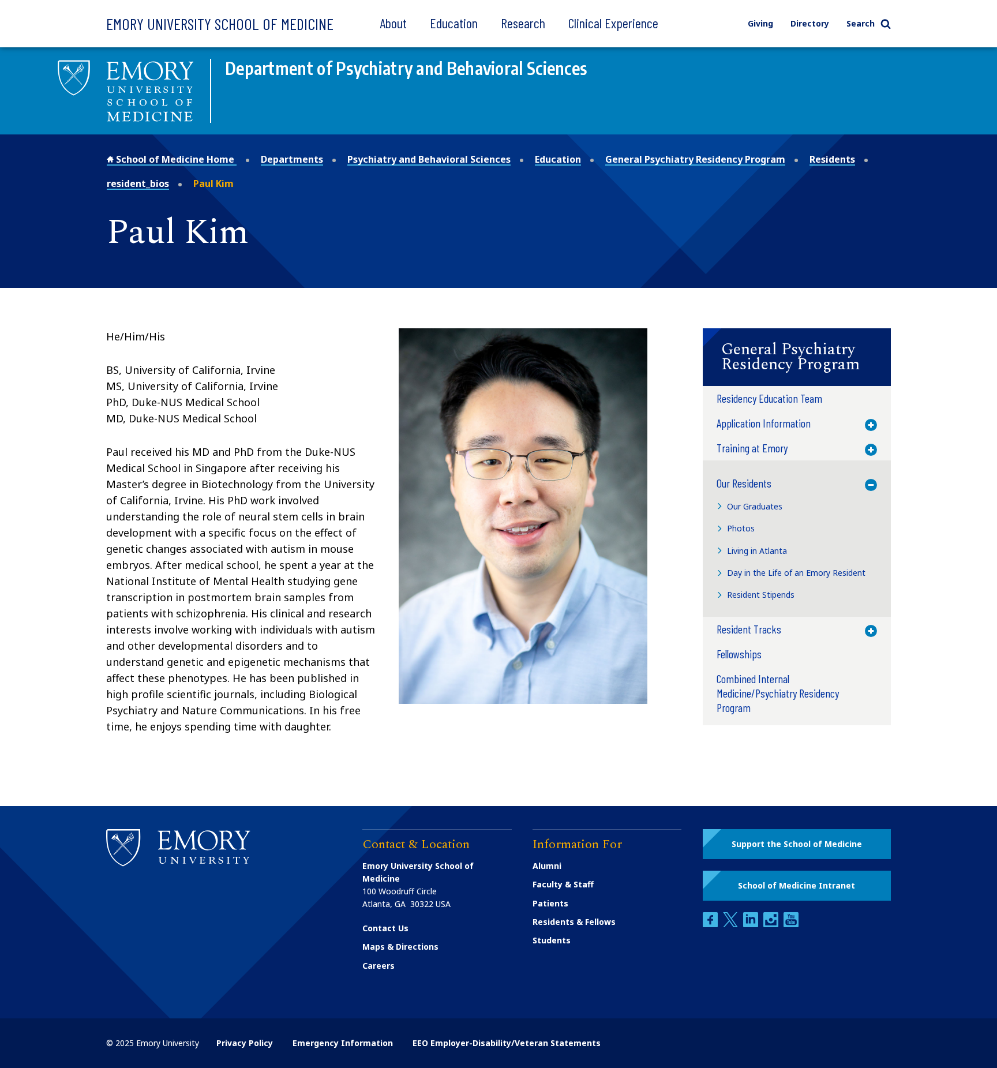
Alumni (547, 865)
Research (523, 22)
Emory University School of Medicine (219, 23)
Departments (292, 159)
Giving (760, 23)
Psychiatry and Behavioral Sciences (429, 159)
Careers (378, 965)
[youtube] (791, 924)
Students (552, 940)
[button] (797, 357)
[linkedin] (751, 924)
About (393, 22)
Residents (832, 159)
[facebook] (711, 924)
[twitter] (731, 924)
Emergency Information (343, 1042)
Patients (550, 903)
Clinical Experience (613, 22)
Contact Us (385, 928)
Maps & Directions (400, 946)
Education (454, 22)
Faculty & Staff (563, 884)
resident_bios (138, 183)
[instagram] (772, 924)
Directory (809, 23)
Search (860, 23)
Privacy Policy (244, 1042)
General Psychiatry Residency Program (695, 159)
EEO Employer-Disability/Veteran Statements (507, 1042)
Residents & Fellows (574, 921)
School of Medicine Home (175, 159)
